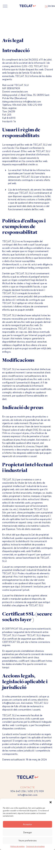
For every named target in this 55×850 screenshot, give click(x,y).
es (50, 6)
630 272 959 (36, 791)
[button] (50, 802)
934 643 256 (18, 791)
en (53, 6)
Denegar (27, 832)
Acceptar (27, 824)
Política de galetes (17, 846)
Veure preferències (27, 840)
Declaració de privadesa (35, 846)
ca (46, 6)
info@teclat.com (28, 795)
